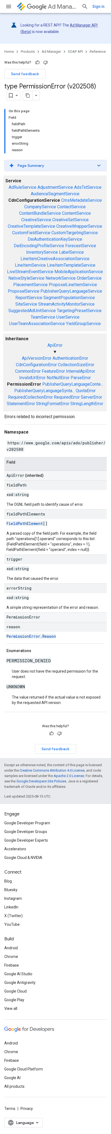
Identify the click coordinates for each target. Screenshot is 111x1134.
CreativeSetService (70, 219)
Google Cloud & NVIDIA (23, 857)
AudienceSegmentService (55, 193)
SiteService (26, 304)
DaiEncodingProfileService (39, 245)
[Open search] (85, 6)
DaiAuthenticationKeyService (55, 239)
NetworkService (61, 278)
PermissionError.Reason (31, 636)
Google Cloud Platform (23, 1069)
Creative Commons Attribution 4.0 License (52, 770)
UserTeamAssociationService (37, 323)
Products (28, 51)
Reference (98, 51)
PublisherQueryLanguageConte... (72, 384)
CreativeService (36, 219)
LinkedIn (11, 907)
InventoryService (42, 252)
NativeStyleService (26, 278)
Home (9, 51)
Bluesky (11, 890)
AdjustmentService (55, 187)
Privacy (26, 1108)
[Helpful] (37, 62)
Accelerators (15, 849)
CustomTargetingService (74, 232)
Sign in (98, 6)
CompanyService (40, 206)
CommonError (28, 371)
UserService (67, 317)
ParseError (81, 377)
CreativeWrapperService (79, 226)
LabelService (71, 252)
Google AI (12, 1078)
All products (14, 1086)
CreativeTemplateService (31, 226)
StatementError (21, 403)
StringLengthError (86, 403)
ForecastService (80, 245)
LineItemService (30, 265)
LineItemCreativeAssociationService (54, 258)
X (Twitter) (13, 916)
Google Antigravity (20, 982)
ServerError (91, 397)
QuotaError (86, 390)
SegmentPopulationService (69, 297)
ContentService (76, 213)
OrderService (89, 278)
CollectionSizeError (76, 364)
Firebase (11, 965)
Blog (8, 881)
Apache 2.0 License (69, 776)
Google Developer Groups (25, 831)
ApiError (55, 345)
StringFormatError (52, 403)
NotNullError (58, 377)
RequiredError (67, 397)
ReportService (28, 297)
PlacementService (30, 284)
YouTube (12, 924)
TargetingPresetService (79, 310)
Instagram (13, 898)
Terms (9, 1108)
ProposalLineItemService (73, 284)
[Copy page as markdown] (28, 95)
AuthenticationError (70, 358)
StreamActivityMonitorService (66, 304)
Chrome (11, 956)
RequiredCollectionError (30, 397)
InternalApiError (80, 371)
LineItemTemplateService (71, 265)
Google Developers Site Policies (41, 781)
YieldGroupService (83, 323)
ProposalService (23, 291)
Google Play (14, 1000)
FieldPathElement (24, 523)
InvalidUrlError (32, 377)
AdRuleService (22, 187)
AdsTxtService (88, 187)
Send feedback (25, 73)
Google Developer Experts (26, 840)
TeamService (43, 317)
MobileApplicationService (78, 271)
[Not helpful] (45, 62)
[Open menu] (8, 6)
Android (11, 948)
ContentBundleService (40, 213)
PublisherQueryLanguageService (71, 291)
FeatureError (53, 371)
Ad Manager (62, 6)
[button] (55, 165)
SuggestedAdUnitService (32, 310)
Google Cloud (15, 991)
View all (10, 1008)
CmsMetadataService (81, 200)
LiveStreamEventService (30, 271)
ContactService (71, 206)
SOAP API (75, 51)
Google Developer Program (27, 823)
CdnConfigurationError (36, 364)
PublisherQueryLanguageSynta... (44, 390)
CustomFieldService (31, 232)
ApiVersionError (36, 358)
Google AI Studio (18, 974)
